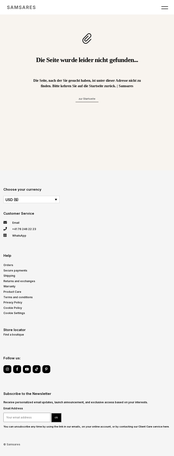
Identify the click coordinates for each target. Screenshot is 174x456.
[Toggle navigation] (165, 8)
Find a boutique (13, 334)
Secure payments (15, 270)
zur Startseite (87, 98)
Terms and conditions (18, 297)
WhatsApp (19, 235)
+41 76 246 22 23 (24, 229)
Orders (8, 265)
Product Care (12, 291)
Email (15, 222)
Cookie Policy (12, 308)
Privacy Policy (12, 302)
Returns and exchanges (19, 281)
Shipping (9, 275)
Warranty (9, 286)
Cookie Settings (14, 313)
